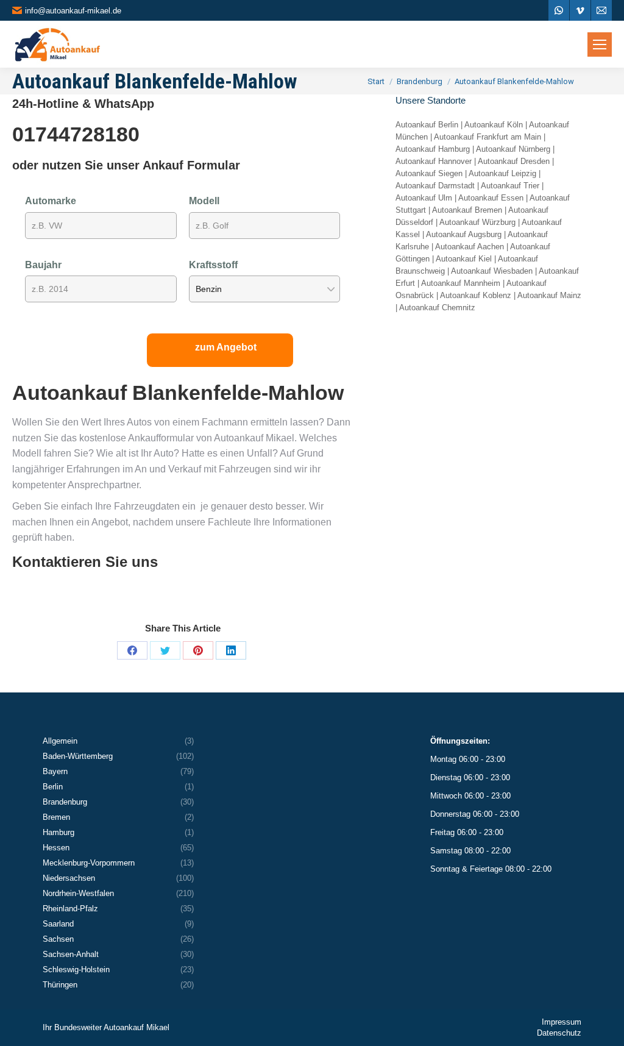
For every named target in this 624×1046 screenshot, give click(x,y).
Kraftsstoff (213, 265)
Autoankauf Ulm (423, 197)
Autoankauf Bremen (467, 210)
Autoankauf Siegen (429, 173)
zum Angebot (226, 347)
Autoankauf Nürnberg (513, 149)
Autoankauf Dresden (514, 161)
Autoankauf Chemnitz (437, 307)
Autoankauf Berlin (426, 124)
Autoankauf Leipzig (502, 173)
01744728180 (76, 134)
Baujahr (43, 265)
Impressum (561, 1021)
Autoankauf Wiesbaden (492, 271)
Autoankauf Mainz (549, 295)
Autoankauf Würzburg (477, 222)
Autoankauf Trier (510, 185)
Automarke (50, 201)
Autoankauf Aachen (469, 246)
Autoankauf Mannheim (460, 283)
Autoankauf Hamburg (432, 149)
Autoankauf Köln (493, 124)
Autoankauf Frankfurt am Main (487, 136)
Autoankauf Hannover (433, 161)
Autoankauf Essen (490, 197)
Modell (204, 201)
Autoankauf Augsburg (464, 234)
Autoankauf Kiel (464, 258)
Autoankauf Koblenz (475, 295)
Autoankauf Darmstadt (435, 185)
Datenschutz (559, 1032)
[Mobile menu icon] (599, 44)
